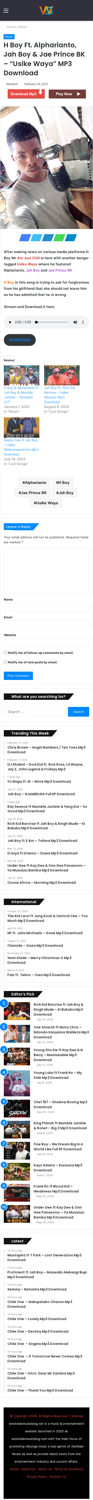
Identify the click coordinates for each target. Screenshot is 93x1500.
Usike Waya (47, 502)
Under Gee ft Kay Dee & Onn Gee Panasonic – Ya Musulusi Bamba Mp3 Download (59, 1212)
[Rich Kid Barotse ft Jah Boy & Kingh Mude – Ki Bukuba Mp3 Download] (17, 1011)
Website (10, 635)
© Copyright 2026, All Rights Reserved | (40, 1416)
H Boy (63, 482)
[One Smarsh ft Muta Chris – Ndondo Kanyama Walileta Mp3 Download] (17, 1034)
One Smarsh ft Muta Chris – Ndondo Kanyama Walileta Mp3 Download (61, 1032)
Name (8, 599)
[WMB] (46, 10)
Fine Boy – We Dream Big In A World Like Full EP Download (58, 1147)
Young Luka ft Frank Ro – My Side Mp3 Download (58, 1075)
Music (23, 27)
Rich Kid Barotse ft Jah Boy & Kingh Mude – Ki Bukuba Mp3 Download (58, 1009)
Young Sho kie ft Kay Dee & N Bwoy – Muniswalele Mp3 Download (58, 1055)
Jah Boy (66, 492)
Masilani (12, 84)
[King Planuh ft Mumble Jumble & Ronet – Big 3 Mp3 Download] (17, 1129)
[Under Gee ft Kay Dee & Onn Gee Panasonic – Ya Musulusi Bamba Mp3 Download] (17, 1214)
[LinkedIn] (46, 237)
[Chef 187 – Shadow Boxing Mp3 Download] (17, 1108)
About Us (45, 1469)
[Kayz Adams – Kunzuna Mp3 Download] (17, 1172)
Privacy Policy (37, 1476)
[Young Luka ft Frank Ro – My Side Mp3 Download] (17, 1083)
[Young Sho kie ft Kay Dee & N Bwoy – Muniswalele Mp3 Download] (17, 1056)
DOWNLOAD (20, 340)
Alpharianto (35, 482)
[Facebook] (23, 237)
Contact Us (57, 1476)
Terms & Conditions (68, 1469)
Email (8, 617)
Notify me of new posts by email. (33, 662)
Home (11, 27)
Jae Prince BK (34, 492)
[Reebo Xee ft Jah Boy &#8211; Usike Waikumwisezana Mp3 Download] (21, 427)
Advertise (28, 1469)
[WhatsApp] (58, 237)
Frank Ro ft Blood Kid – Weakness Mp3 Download (56, 1189)
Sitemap (77, 1416)
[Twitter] (35, 237)
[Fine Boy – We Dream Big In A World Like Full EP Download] (17, 1151)
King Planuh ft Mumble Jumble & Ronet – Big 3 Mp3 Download (60, 1125)
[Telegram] (69, 237)
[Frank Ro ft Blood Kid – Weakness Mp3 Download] (17, 1193)
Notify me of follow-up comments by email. (41, 653)
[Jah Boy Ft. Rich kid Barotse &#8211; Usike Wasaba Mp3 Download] (62, 375)
